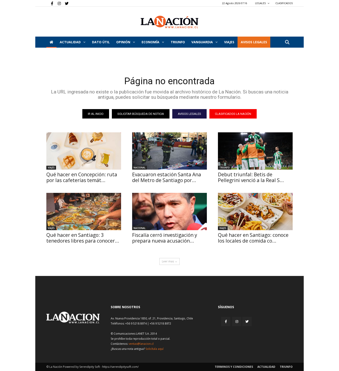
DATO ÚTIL (101, 42)
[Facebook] (49, 3)
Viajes (51, 167)
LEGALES (260, 3)
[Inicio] (51, 42)
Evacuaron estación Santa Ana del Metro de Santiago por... (166, 177)
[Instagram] (57, 3)
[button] (287, 42)
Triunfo (178, 42)
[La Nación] (169, 22)
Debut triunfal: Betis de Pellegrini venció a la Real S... (251, 177)
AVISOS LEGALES (254, 42)
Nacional (140, 167)
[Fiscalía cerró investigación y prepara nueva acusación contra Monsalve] (169, 211)
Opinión (123, 42)
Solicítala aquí (155, 349)
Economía (151, 42)
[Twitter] (65, 3)
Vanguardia (202, 42)
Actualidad (71, 42)
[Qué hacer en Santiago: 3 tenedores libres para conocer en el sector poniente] (83, 211)
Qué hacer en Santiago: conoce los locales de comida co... (253, 238)
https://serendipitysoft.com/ (120, 367)
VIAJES (229, 42)
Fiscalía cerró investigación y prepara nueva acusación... (164, 238)
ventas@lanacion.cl (141, 344)
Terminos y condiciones (234, 367)
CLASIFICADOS (284, 3)
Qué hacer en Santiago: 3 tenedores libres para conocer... (82, 238)
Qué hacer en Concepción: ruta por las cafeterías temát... (81, 177)
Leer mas (168, 261)
